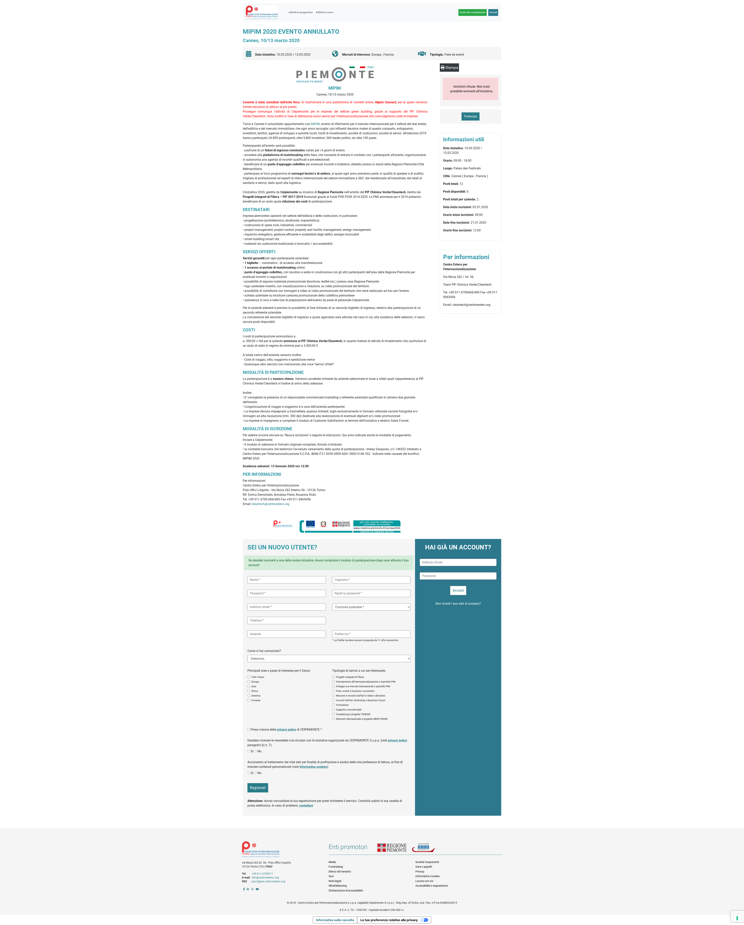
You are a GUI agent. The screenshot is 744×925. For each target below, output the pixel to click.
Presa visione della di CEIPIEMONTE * (286, 729)
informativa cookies (313, 767)
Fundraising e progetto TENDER (353, 714)
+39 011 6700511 (262, 873)
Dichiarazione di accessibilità (346, 890)
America (255, 695)
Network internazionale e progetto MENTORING (362, 718)
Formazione (342, 704)
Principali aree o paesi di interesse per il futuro (278, 670)
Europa (255, 681)
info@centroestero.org (265, 877)
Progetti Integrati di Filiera (350, 677)
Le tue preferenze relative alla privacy (389, 920)
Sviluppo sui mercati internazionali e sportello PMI (363, 686)
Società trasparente (427, 862)
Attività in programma (301, 12)
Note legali (335, 881)
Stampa (451, 67)
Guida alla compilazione (473, 12)
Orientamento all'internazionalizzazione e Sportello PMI (366, 681)
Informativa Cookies (427, 876)
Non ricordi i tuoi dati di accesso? (458, 603)
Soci (331, 876)
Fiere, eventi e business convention (355, 691)
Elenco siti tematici (340, 871)
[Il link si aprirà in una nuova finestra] (244, 889)
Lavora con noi (424, 881)
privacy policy (286, 729)
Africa (254, 691)
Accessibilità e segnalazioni (431, 885)
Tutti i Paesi (257, 677)
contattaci (306, 805)
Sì (252, 751)
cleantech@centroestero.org (270, 504)
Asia (253, 686)
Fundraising (336, 866)
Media (332, 862)
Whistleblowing (338, 885)
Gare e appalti (423, 866)
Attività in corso (324, 12)
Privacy (419, 871)
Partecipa (470, 116)
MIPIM (315, 124)
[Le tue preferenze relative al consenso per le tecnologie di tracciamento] (737, 918)
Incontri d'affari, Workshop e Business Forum (360, 700)
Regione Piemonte (394, 848)
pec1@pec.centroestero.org (268, 881)
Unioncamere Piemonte (428, 848)
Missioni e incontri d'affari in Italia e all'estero (360, 695)
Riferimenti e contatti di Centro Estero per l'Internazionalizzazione (281, 850)
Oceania (255, 700)
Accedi (493, 12)
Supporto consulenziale (349, 709)
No (259, 751)
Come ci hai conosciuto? (264, 651)
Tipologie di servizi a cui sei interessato (359, 670)
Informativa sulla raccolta (335, 920)
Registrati (258, 787)
